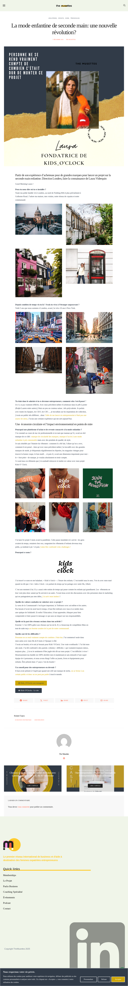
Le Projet (7, 880)
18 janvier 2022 (89, 780)
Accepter (118, 979)
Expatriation (39, 720)
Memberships (9, 875)
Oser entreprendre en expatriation (91, 770)
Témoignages (75, 18)
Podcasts (39, 770)
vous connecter (24, 807)
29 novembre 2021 (27, 780)
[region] (64, 977)
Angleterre (52, 18)
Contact (6, 908)
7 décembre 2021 (58, 39)
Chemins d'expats (29, 770)
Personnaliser (88, 979)
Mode (67, 18)
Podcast (6, 903)
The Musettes (71, 39)
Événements (9, 897)
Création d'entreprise (23, 720)
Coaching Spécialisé (12, 892)
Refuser (104, 979)
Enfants (61, 18)
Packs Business (10, 886)
